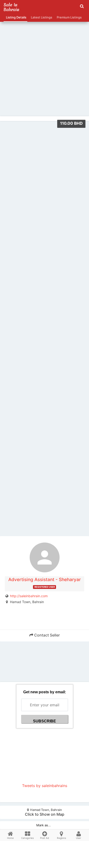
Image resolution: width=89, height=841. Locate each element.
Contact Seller (46, 635)
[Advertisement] (44, 58)
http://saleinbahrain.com (29, 596)
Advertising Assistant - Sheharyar (44, 579)
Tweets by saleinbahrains (44, 785)
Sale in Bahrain (11, 7)
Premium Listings (68, 17)
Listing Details (15, 17)
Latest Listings (40, 17)
